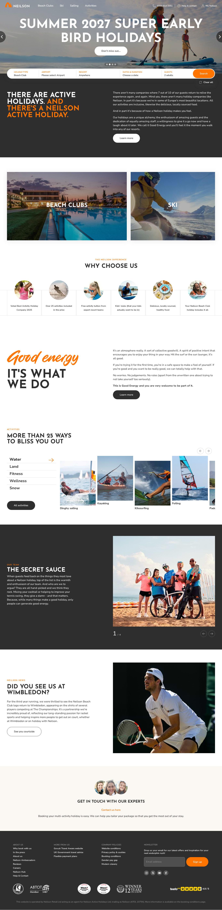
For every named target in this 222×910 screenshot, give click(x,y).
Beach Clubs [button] (45, 5)
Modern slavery (109, 864)
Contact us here (111, 810)
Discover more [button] (111, 44)
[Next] (208, 451)
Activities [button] (90, 5)
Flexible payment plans (65, 856)
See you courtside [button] (24, 731)
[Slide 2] (110, 64)
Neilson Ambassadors (24, 860)
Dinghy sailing (69, 508)
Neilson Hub (19, 871)
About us (17, 856)
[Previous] (200, 451)
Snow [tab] (15, 488)
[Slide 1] (107, 64)
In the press (19, 852)
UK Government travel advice (68, 852)
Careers (17, 868)
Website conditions (111, 848)
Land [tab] (14, 466)
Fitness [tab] (16, 473)
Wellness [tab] (18, 480)
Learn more (126, 138)
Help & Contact (20, 875)
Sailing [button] (74, 5)
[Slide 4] (115, 64)
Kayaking (103, 503)
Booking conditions (111, 856)
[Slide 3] (112, 64)
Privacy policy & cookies (113, 852)
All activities (21, 505)
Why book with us (22, 848)
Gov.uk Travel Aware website (68, 848)
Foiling (176, 503)
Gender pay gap (110, 860)
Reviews (17, 864)
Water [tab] (15, 459)
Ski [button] (62, 5)
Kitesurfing (142, 508)
